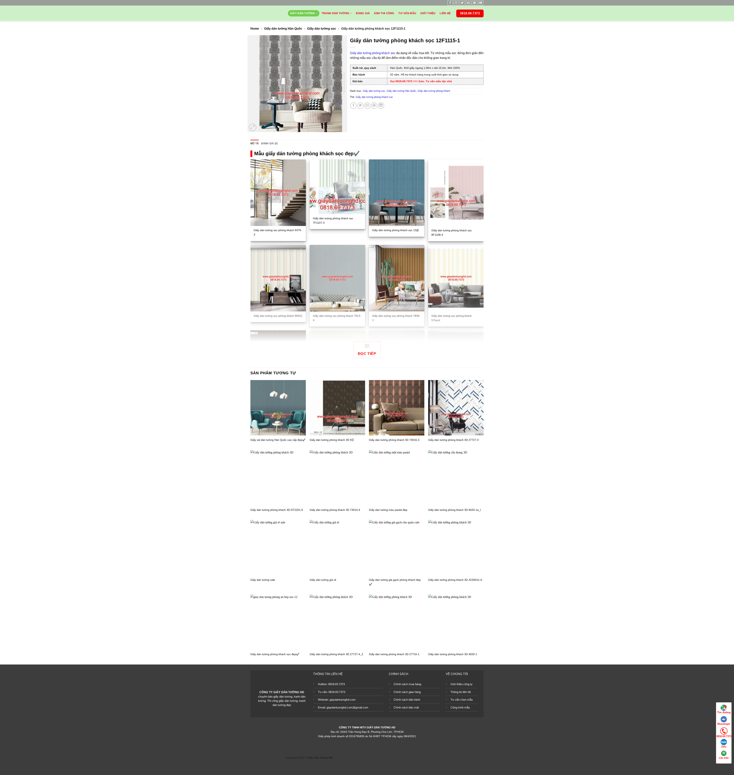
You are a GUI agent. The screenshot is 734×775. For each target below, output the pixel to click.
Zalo (723, 746)
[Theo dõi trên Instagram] (456, 3)
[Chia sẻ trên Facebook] (353, 105)
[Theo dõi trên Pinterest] (474, 3)
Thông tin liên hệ (461, 692)
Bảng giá (363, 13)
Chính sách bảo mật (406, 707)
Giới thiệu (428, 13)
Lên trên (724, 757)
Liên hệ (445, 13)
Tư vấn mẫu (407, 13)
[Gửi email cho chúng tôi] (468, 3)
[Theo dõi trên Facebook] (450, 3)
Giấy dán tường (302, 13)
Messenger (723, 723)
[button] (252, 127)
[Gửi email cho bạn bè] (367, 105)
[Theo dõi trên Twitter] (462, 3)
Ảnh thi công (384, 13)
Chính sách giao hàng (407, 692)
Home (254, 28)
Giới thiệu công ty (462, 684)
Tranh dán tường (335, 13)
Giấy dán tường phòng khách (434, 90)
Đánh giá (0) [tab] (269, 143)
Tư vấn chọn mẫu (462, 699)
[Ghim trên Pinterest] (374, 105)
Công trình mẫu (460, 707)
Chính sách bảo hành (407, 699)
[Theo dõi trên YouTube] (480, 3)
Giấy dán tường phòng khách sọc (372, 53)
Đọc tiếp (367, 354)
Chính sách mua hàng (407, 684)
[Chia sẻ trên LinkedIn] (381, 105)
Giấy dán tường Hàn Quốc (283, 28)
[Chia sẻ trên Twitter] (360, 105)
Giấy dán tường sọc (321, 28)
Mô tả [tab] (254, 143)
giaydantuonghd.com (343, 699)
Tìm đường (724, 712)
